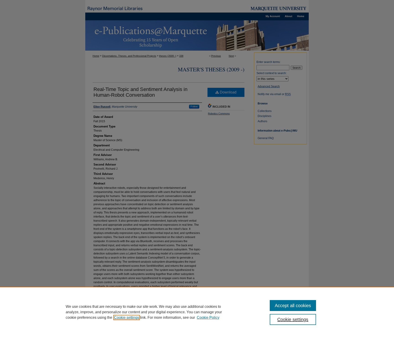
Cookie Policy (208, 317)
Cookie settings (126, 317)
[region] (197, 312)
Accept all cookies (293, 305)
